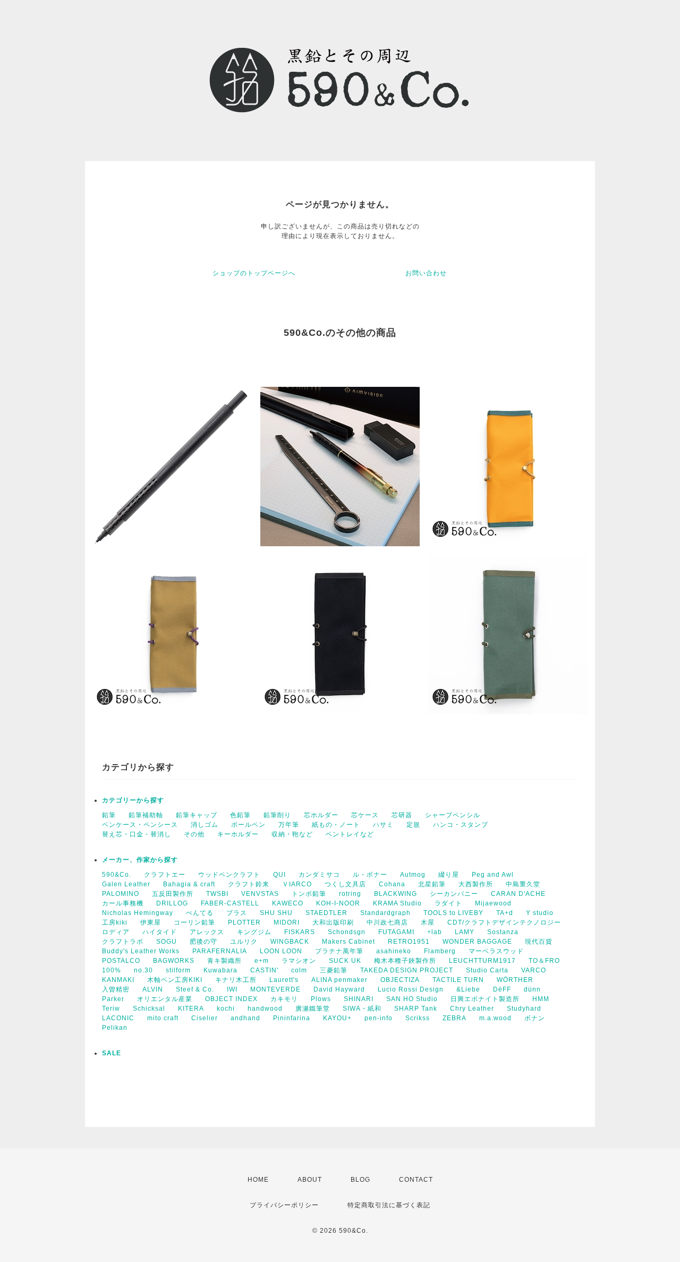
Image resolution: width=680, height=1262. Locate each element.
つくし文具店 (345, 884)
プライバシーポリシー (284, 1205)
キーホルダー (238, 834)
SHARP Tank (415, 1008)
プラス (236, 913)
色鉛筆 (240, 815)
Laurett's (284, 980)
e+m (261, 960)
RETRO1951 (409, 941)
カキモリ (284, 999)
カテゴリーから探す (133, 800)
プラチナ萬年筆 (339, 951)
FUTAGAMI (396, 932)
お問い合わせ (426, 273)
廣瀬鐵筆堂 (312, 1008)
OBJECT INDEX (231, 999)
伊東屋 (150, 922)
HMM (540, 999)
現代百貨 (538, 941)
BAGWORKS (173, 960)
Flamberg (440, 951)
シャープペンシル (452, 815)
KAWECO (287, 903)
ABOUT (310, 1179)
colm (299, 970)
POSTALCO (121, 960)
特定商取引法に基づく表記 (388, 1205)
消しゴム (204, 824)
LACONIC (118, 1018)
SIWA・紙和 (362, 1008)
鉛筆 (109, 815)
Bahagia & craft (189, 884)
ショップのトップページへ (253, 273)
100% (111, 970)
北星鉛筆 (432, 884)
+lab (434, 932)
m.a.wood (495, 1018)
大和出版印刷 (333, 922)
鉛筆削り (277, 815)
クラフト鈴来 (248, 884)
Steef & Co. (195, 989)
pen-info (378, 1018)
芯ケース (365, 815)
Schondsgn (347, 932)
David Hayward (339, 989)
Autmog (413, 874)
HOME (258, 1179)
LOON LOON (281, 951)
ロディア (116, 932)
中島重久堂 (523, 884)
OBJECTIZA (400, 980)
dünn (532, 989)
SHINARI (358, 999)
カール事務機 (122, 903)
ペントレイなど (350, 834)
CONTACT (416, 1179)
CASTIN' (264, 970)
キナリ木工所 (236, 980)
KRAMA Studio (397, 903)
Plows (321, 999)
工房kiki (115, 922)
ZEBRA (454, 1018)
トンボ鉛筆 (309, 893)
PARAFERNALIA (219, 951)
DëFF (502, 989)
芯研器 (402, 815)
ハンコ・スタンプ (460, 824)
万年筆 (288, 824)
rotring (350, 893)
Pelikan (115, 1027)
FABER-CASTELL (230, 903)
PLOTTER (244, 922)
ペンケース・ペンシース (140, 824)
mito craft (162, 1018)
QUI (279, 874)
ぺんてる (200, 913)
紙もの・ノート (336, 824)
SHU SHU (276, 913)
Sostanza (502, 932)
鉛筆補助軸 (146, 815)
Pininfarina (291, 1018)
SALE (111, 1053)
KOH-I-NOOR (338, 903)
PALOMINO (120, 893)
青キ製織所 (224, 960)
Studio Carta (487, 970)
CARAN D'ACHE (518, 893)
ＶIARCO (297, 884)
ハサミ (383, 824)
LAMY (464, 932)
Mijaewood (493, 903)
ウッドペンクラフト (229, 874)
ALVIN (152, 989)
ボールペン (248, 824)
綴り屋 (448, 874)
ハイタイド (159, 932)
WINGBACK (289, 941)
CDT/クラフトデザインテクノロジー (504, 922)
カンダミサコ (319, 874)
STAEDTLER (326, 913)
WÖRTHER (515, 980)
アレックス (207, 932)
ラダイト (448, 903)
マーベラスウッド (496, 951)
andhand (245, 1018)
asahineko (393, 951)
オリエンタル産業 (164, 999)
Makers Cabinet (348, 941)
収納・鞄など (292, 834)
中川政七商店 (387, 922)
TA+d (504, 913)
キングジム (254, 932)
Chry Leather (472, 1008)
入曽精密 (116, 989)
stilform (178, 970)
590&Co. (116, 874)
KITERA (191, 1008)
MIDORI (287, 922)
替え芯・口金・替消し (136, 834)
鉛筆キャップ (196, 815)
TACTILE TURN (458, 980)
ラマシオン (299, 960)
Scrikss (417, 1018)
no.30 (143, 970)
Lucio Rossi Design (411, 989)
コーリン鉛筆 (194, 922)
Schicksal (149, 1008)
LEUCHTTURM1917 (482, 960)
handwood (265, 1008)
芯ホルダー (321, 815)
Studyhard (524, 1008)
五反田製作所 (172, 893)
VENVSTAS (260, 893)
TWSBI (217, 893)
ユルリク (244, 941)
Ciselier (204, 1018)
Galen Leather (126, 884)
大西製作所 (475, 884)
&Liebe (468, 989)
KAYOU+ (337, 1018)
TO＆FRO (544, 960)
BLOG (360, 1179)
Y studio (540, 913)
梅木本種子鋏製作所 (405, 960)
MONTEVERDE (275, 989)
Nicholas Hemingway (137, 913)
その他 (194, 834)
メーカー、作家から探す (140, 859)
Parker (113, 999)
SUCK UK (345, 960)
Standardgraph (385, 913)
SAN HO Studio (412, 999)
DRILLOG (172, 903)
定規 (413, 824)
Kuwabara (220, 970)
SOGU (166, 941)
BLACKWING (395, 893)
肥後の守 (203, 941)
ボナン (534, 1018)
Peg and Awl (493, 874)
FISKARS (299, 932)
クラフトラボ (122, 941)
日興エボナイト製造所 (485, 999)
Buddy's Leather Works (141, 951)
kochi (226, 1008)
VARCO (533, 970)
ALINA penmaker (339, 980)
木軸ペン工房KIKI (174, 980)
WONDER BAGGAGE (477, 941)
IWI (232, 989)
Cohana (392, 884)
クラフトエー (164, 874)
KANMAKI (118, 980)
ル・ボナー (370, 874)
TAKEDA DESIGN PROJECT (406, 970)
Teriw (111, 1008)
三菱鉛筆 (333, 970)
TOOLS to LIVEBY (453, 913)
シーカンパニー (454, 893)
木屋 (428, 922)
